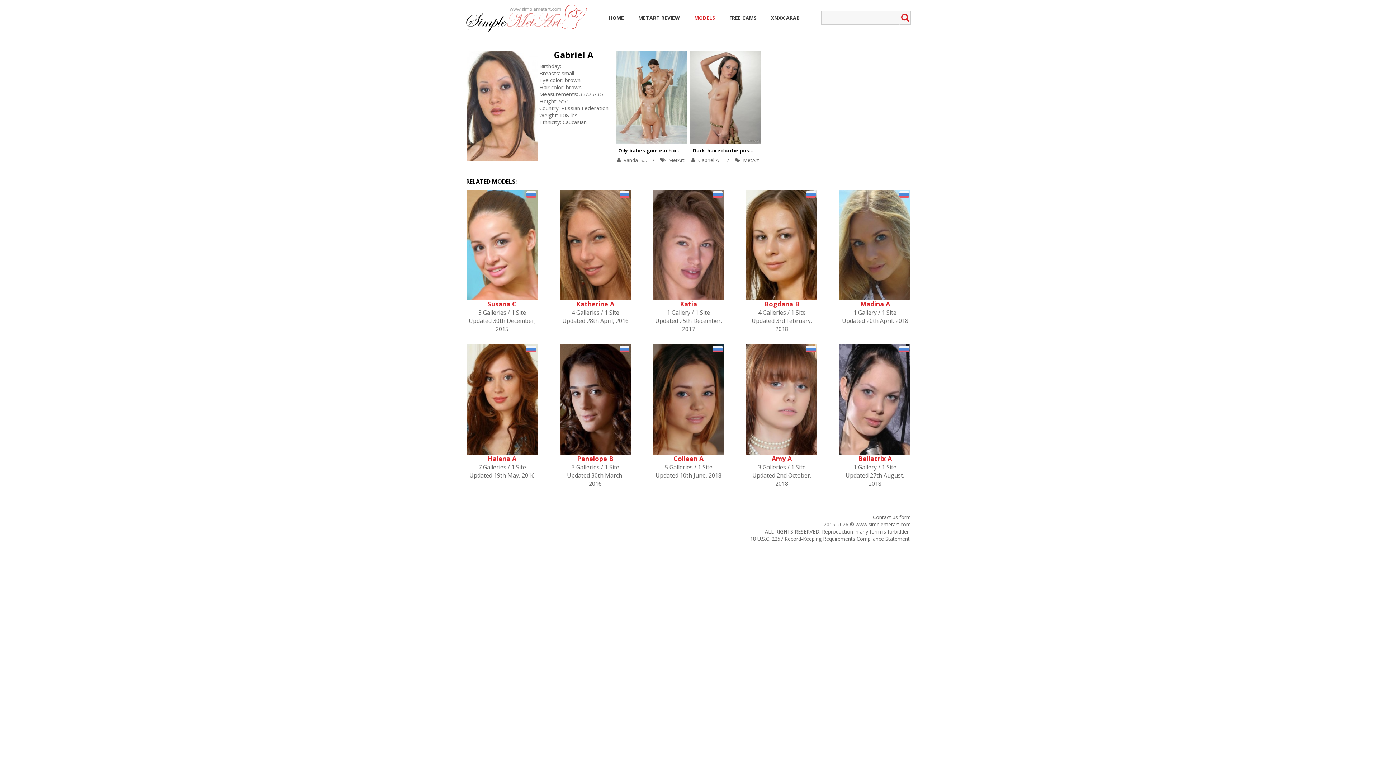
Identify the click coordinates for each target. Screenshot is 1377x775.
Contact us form (892, 517)
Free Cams (743, 17)
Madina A (875, 304)
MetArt (676, 160)
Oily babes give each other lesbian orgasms (675, 150)
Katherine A (595, 304)
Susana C (502, 304)
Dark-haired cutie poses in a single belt (744, 150)
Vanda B (633, 160)
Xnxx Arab (785, 17)
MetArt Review (659, 17)
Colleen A (688, 458)
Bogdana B (782, 304)
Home (616, 17)
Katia (688, 304)
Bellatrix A (875, 458)
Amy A (782, 458)
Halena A (502, 458)
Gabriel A (573, 55)
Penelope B (595, 458)
